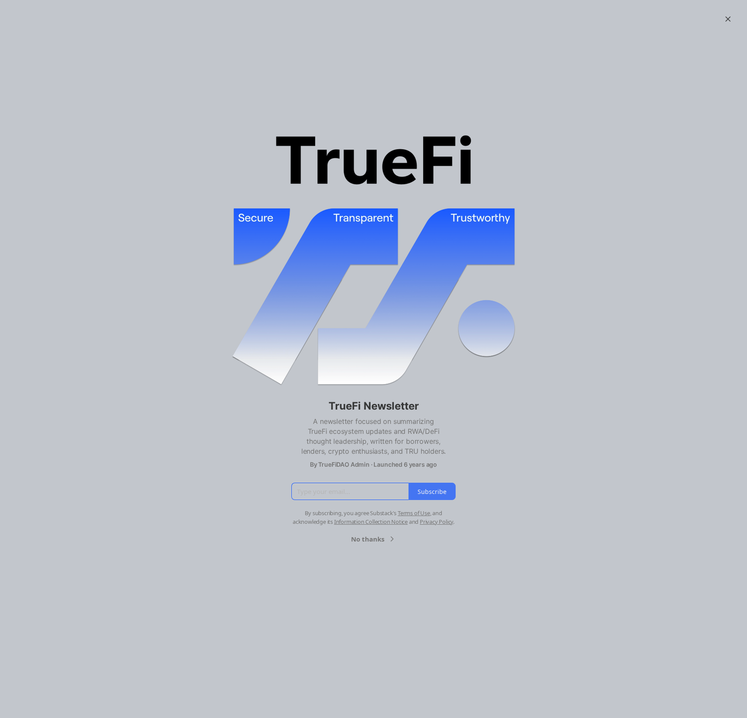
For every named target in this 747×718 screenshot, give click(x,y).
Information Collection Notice (371, 522)
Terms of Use (414, 513)
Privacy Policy (436, 522)
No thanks (367, 539)
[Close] (728, 19)
